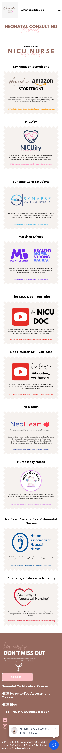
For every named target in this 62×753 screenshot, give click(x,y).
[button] (59, 10)
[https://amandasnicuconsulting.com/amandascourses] (10, 10)
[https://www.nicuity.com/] (31, 147)
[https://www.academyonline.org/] (31, 604)
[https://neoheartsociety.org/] (31, 433)
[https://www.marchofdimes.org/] (31, 262)
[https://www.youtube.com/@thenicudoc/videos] (31, 323)
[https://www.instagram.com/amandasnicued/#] (5, 726)
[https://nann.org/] (31, 549)
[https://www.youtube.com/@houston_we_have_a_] (31, 378)
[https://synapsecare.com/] (31, 208)
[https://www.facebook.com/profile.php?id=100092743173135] (5, 720)
